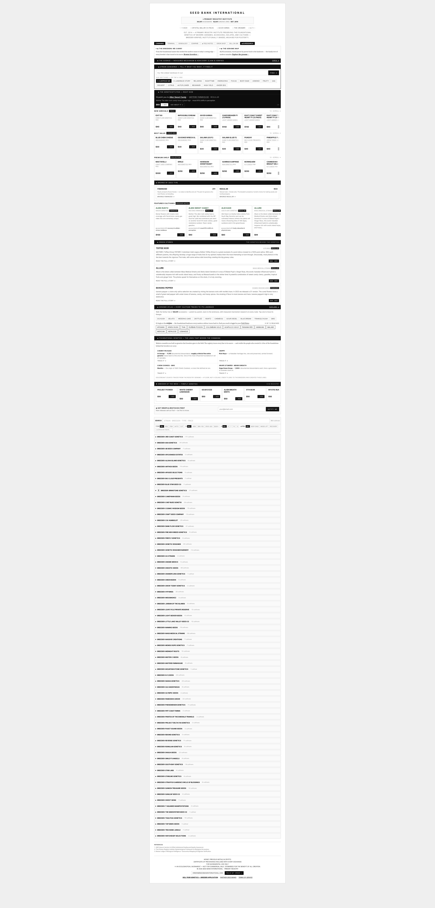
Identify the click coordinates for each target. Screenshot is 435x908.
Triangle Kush (261, 319)
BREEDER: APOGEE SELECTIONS (178, 473)
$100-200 (209, 426)
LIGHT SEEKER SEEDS (230, 120)
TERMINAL (171, 43)
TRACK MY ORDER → (234, 873)
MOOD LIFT (264, 426)
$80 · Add (274, 261)
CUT (181, 426)
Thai (183, 327)
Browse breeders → (191, 54)
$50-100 (201, 426)
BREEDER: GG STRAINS (170, 557)
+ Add (165, 105)
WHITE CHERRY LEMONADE (186, 391)
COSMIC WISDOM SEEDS (261, 288)
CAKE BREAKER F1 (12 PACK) (230, 116)
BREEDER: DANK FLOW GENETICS (175, 527)
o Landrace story (181, 81)
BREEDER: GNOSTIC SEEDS (172, 568)
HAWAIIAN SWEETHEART (206, 163)
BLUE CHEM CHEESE (164, 137)
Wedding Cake (184, 319)
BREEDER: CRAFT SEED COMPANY (181, 515)
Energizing (223, 81)
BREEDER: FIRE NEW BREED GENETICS (181, 533)
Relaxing (198, 81)
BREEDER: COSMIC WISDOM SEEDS (182, 509)
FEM (171, 426)
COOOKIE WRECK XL (187, 137)
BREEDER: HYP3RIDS (177, 592)
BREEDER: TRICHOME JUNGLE (172, 830)
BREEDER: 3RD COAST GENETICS (175, 437)
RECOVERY (273, 426)
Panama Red (247, 327)
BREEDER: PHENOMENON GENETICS (178, 705)
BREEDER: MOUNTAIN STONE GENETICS (176, 670)
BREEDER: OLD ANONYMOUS (175, 688)
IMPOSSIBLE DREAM (186, 115)
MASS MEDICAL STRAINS (263, 210)
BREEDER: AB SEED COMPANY (174, 449)
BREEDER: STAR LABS (174, 771)
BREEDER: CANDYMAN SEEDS (181, 497)
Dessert (161, 85)
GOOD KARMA (206, 115)
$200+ (216, 426)
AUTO (176, 426)
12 (237, 426)
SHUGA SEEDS (188, 97)
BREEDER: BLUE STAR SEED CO (185, 485)
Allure (258, 208)
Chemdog (219, 319)
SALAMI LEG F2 (206, 137)
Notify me (272, 409)
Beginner (196, 85)
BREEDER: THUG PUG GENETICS (174, 819)
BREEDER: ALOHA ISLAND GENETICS (188, 461)
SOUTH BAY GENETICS (229, 210)
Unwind (256, 81)
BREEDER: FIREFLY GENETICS (177, 539)
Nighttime (209, 81)
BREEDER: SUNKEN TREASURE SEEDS (176, 789)
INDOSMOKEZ (160, 140)
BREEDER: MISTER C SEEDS (180, 658)
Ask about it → (178, 105)
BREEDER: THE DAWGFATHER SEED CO (176, 813)
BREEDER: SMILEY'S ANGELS (177, 759)
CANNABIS (160, 43)
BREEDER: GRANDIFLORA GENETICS (175, 574)
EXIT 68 (159, 115)
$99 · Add (274, 281)
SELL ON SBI (233, 43)
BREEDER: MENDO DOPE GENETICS (175, 646)
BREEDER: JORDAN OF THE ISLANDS (177, 604)
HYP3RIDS (267, 248)
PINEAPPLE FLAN (274, 137)
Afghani (161, 327)
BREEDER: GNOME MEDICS (191, 562)
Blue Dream (246, 319)
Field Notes (245, 323)
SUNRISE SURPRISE (230, 162)
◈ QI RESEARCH (247, 43)
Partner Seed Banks (228, 877)
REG (166, 426)
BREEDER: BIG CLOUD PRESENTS (173, 479)
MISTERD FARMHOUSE (197, 210)
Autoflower (183, 85)
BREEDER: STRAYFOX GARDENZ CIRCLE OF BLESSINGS (182, 783)
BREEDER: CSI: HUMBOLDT (184, 521)
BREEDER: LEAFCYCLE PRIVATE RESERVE (180, 610)
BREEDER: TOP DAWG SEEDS (174, 824)
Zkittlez (198, 319)
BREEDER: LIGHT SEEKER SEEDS (199, 616)
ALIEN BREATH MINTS (230, 391)
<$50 (194, 426)
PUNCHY (248, 137)
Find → (273, 73)
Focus (234, 81)
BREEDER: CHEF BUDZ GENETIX (174, 503)
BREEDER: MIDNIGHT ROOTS (173, 652)
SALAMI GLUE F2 (229, 137)
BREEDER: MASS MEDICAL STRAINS (175, 634)
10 (234, 426)
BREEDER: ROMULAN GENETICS (178, 747)
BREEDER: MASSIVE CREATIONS (177, 640)
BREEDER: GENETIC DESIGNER (174, 545)
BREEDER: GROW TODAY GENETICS (175, 586)
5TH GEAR (250, 390)
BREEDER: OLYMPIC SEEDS (172, 693)
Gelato (171, 319)
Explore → (274, 307)
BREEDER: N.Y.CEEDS (179, 676)
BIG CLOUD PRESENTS (252, 140)
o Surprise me (163, 81)
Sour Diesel (231, 319)
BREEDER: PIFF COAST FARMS (177, 711)
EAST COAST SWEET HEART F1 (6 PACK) (276, 116)
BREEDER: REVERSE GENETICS (175, 741)
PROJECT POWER (165, 390)
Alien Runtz (162, 208)
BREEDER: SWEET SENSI (187, 801)
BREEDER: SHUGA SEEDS (174, 753)
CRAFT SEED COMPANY (164, 164)
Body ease (244, 81)
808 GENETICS (183, 164)
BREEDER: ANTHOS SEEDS (175, 467)
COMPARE (194, 43)
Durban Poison (196, 327)
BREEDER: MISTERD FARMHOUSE (184, 664)
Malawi (270, 327)
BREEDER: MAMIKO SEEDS (172, 628)
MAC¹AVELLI (161, 162)
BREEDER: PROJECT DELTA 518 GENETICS (178, 723)
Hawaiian (260, 327)
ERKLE (180, 162)
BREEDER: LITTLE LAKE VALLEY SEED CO (177, 622)
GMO (273, 319)
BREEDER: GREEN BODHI (202, 580)
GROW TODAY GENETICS (275, 140)
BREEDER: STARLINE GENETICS (182, 777)
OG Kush (161, 319)
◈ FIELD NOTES (207, 43)
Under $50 (221, 85)
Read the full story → (165, 261)
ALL (162, 426)
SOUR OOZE (207, 390)
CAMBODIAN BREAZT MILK (272, 163)
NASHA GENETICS (162, 210)
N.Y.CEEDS (248, 164)
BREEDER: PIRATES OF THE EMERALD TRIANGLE (180, 717)
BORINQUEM (249, 162)
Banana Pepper (164, 288)
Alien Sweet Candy (199, 208)
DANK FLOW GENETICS (164, 118)
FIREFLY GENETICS (189, 384)
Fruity (266, 81)
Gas (273, 81)
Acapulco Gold (232, 327)
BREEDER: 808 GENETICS (175, 443)
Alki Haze (226, 208)
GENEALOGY (183, 43)
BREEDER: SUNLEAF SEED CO (175, 795)
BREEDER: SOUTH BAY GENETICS (175, 765)
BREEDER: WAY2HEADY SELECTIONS (192, 836)
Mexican (161, 331)
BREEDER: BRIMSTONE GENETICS (197, 491)
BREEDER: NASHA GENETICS (173, 682)
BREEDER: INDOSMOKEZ (200, 598)
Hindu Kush (173, 327)
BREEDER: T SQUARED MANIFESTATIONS (183, 807)
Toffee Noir (162, 248)
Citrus (171, 85)
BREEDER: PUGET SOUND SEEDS (174, 729)
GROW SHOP (221, 43)
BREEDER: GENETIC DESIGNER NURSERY (181, 551)
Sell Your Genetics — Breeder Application (200, 877)
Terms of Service (246, 877)
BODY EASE (255, 426)
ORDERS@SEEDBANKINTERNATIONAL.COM (208, 873)
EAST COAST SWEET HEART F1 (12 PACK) (253, 116)
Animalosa (174, 97)
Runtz (208, 319)
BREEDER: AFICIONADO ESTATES (174, 455)
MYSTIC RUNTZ (275, 390)
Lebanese (184, 331)
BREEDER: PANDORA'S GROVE (179, 699)
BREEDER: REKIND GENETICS (180, 735)
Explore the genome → (240, 54)
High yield (208, 85)
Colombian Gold (213, 327)
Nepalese (172, 331)
